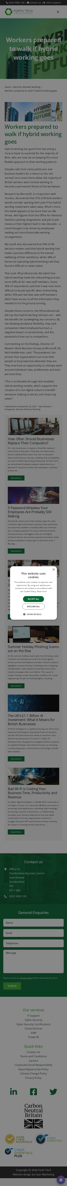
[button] (33, 614)
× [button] (53, 569)
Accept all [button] (33, 599)
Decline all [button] (33, 606)
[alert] (33, 593)
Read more (42, 591)
